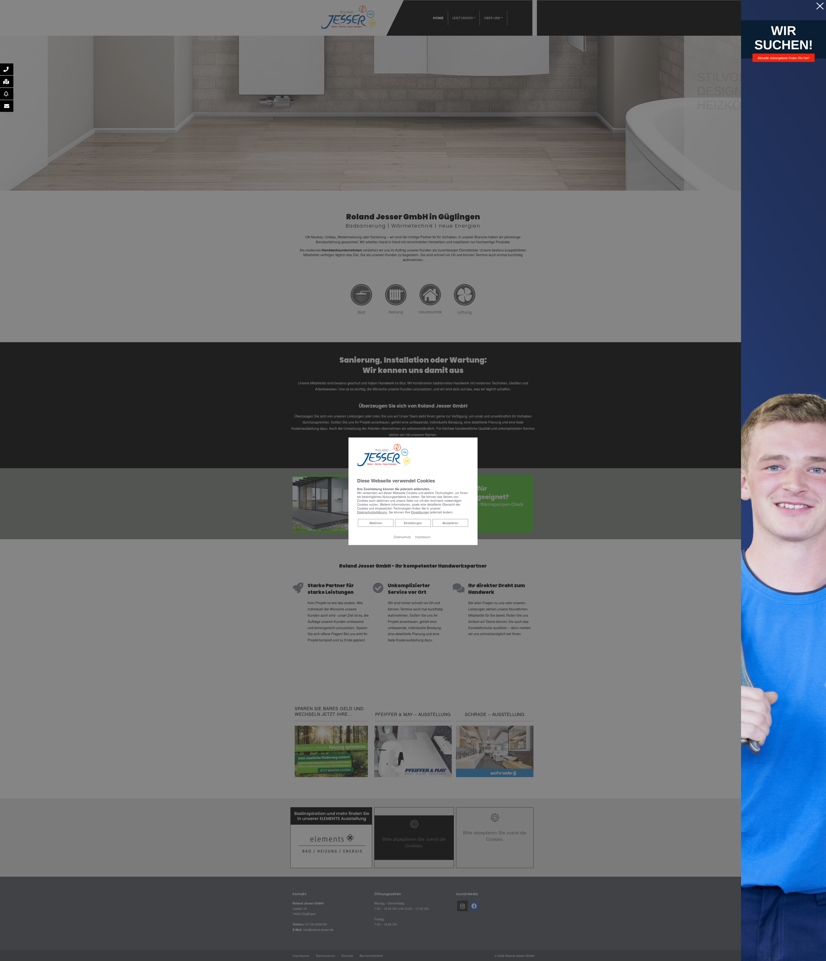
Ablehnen (375, 523)
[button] (6, 69)
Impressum (422, 536)
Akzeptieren (450, 523)
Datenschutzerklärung (372, 512)
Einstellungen (413, 523)
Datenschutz (402, 536)
